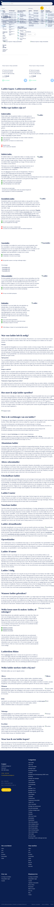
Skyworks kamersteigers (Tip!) (31, 19)
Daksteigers (5, 22)
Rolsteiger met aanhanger (33, 778)
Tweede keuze (36, 23)
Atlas (8, 176)
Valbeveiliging (31, 794)
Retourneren (30, 886)
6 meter (42, 18)
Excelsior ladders (5, 726)
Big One (30, 862)
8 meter (42, 21)
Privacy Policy (31, 884)
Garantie (3, 880)
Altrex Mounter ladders (33, 826)
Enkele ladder (6, 114)
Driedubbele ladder (7, 199)
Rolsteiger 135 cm (32, 792)
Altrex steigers (4, 36)
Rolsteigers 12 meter (11, 29)
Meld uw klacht (31, 888)
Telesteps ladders (7, 713)
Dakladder (4, 303)
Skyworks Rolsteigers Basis (23, 19)
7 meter (42, 20)
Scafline (30, 864)
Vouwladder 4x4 (6, 269)
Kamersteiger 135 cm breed (36, 19)
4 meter (42, 15)
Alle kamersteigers (31, 14)
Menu (1, 5)
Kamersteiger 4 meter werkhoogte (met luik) (37, 838)
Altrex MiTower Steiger (23, 39)
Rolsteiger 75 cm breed (8, 627)
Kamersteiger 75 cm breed (36, 13)
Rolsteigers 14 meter (11, 34)
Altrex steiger (31, 834)
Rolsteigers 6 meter (12, 17)
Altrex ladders (7, 678)
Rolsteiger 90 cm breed (8, 629)
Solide (2, 858)
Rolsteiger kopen (31, 768)
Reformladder (31, 818)
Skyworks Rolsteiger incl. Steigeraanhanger (23, 22)
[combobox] (27, 3)
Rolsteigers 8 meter (12, 20)
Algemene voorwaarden (33, 882)
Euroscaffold (4, 856)
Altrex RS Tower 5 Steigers (23, 31)
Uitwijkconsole (31, 798)
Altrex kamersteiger (32, 766)
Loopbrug (30, 772)
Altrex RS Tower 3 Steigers (23, 36)
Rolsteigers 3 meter (12, 12)
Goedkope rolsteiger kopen (34, 810)
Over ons (30, 890)
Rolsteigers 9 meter (12, 22)
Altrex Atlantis (27, 213)
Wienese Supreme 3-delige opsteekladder (10, 65)
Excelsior (3, 854)
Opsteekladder (31, 820)
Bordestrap (30, 776)
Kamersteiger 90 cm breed (36, 16)
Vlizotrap (30, 812)
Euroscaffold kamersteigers (31, 25)
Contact (30, 894)
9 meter (42, 23)
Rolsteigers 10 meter (11, 24)
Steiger (29, 786)
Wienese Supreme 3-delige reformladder (36, 65)
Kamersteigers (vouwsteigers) (5, 16)
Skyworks (30, 866)
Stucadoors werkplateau (36, 22)
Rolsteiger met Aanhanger (5, 28)
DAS (2, 852)
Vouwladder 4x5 (6, 270)
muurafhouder (48, 532)
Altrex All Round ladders (33, 830)
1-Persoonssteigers (6, 20)
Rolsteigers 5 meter (12, 15)
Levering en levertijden (6, 876)
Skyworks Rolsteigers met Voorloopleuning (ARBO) (23, 15)
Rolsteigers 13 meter (11, 32)
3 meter (42, 13)
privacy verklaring (45, 904)
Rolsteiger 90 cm (31, 790)
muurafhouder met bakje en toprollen (16, 534)
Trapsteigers (5, 18)
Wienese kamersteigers (31, 23)
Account (1, 10)
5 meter (42, 17)
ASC (2, 850)
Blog (29, 892)
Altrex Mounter (32, 215)
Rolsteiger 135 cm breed (8, 630)
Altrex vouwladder (32, 804)
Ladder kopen (31, 780)
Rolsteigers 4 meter (12, 14)
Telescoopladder (6, 276)
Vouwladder (5, 243)
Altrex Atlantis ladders (33, 832)
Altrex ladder (31, 762)
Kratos (29, 860)
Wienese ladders (5, 688)
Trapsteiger (30, 796)
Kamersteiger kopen (32, 770)
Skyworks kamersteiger (33, 808)
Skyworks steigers (4, 38)
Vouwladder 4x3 (6, 267)
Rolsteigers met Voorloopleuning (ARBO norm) (38, 774)
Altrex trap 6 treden (32, 816)
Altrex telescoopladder (33, 822)
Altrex (2, 848)
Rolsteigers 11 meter (11, 27)
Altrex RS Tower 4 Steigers (23, 33)
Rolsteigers (3, 8)
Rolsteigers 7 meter (12, 19)
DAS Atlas (9, 135)
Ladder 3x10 (31, 802)
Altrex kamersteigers (31, 17)
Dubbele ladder (6, 154)
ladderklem (7, 654)
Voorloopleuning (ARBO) (6, 24)
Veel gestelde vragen (5, 878)
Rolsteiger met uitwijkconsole (34, 806)
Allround (7, 171)
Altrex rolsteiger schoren (33, 824)
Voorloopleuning (31, 784)
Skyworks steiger (31, 836)
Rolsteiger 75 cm (31, 788)
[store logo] (7, 2)
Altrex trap (30, 764)
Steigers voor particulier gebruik (5, 50)
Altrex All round (16, 132)
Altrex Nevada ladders (33, 828)
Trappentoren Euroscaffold (33, 800)
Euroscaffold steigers (5, 41)
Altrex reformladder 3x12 (26, 212)
